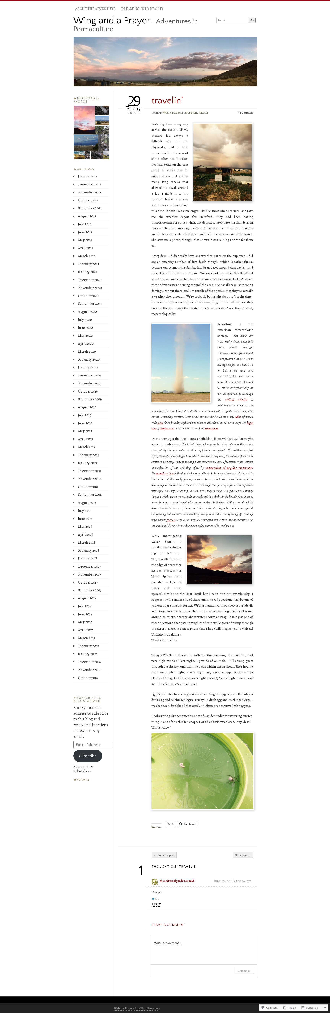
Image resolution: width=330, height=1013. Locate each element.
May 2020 (85, 335)
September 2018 (90, 494)
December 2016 (89, 661)
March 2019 (86, 447)
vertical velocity (236, 399)
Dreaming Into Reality (142, 8)
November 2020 (90, 287)
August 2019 (87, 407)
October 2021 (88, 200)
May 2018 (85, 526)
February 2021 (88, 264)
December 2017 (89, 566)
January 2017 (87, 653)
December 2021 (89, 184)
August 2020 (87, 311)
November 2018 (89, 478)
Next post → (243, 855)
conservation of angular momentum (229, 468)
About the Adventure (95, 8)
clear (160, 423)
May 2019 (85, 431)
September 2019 (90, 399)
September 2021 (90, 208)
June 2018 (85, 518)
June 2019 (85, 423)
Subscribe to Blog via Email (87, 699)
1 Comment (246, 113)
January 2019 (87, 462)
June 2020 (85, 327)
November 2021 (89, 192)
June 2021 (85, 232)
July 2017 (84, 606)
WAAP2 (83, 779)
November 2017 (89, 574)
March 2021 (86, 256)
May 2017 (85, 622)
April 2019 (85, 439)
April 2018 (85, 534)
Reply (156, 904)
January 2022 (87, 176)
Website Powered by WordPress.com (137, 1008)
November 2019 (89, 383)
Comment (244, 970)
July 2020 (85, 319)
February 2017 (88, 646)
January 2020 (88, 367)
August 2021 (87, 216)
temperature (166, 428)
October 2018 (88, 486)
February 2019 (88, 455)
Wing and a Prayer (111, 20)
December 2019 (89, 375)
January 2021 (87, 271)
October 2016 (88, 677)
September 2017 (90, 590)
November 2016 (89, 669)
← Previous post (164, 855)
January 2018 (87, 558)
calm (238, 417)
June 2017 (85, 614)
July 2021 (84, 224)
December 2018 (89, 470)
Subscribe (87, 756)
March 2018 (86, 542)
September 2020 (90, 303)
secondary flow (164, 473)
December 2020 (90, 279)
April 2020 (86, 343)
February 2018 (88, 550)
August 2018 (87, 502)
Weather (203, 113)
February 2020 (89, 359)
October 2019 (88, 391)
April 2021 (85, 248)
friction (171, 520)
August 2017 (87, 598)
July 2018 (84, 510)
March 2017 (86, 638)
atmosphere (211, 428)
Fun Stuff (191, 113)
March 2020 (87, 351)
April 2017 (85, 630)
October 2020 (88, 295)
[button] (84, 120)
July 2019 (84, 415)
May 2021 (85, 240)
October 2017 (88, 582)
